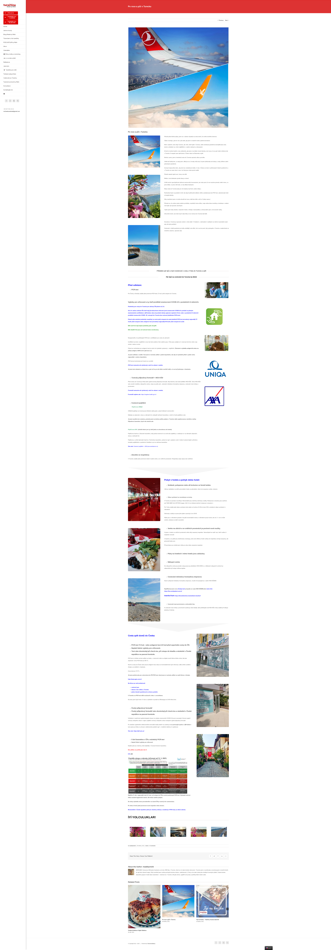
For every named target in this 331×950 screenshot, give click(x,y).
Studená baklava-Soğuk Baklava (137, 930)
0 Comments (152, 845)
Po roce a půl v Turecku (168, 919)
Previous (221, 20)
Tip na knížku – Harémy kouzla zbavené (207, 919)
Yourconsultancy (151, 943)
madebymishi (132, 845)
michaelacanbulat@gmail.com (11, 111)
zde (132, 754)
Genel (147, 845)
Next (226, 20)
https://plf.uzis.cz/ (139, 731)
